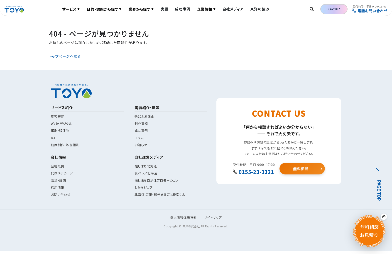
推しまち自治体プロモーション (156, 180)
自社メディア (233, 9)
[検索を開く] (312, 9)
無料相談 (300, 168)
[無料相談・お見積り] (369, 231)
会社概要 (57, 166)
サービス (71, 9)
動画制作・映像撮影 (65, 145)
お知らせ (141, 145)
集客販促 (57, 116)
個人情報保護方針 (183, 217)
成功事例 (182, 9)
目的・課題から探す (104, 9)
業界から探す (141, 9)
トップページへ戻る (65, 56)
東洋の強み (259, 9)
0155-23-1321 (256, 171)
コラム (139, 138)
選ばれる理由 (144, 116)
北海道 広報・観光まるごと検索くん (160, 194)
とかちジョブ (143, 187)
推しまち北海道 (146, 166)
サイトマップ (213, 217)
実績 (164, 9)
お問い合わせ (60, 194)
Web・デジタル (61, 123)
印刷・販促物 (60, 130)
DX (53, 138)
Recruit (334, 9)
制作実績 (141, 123)
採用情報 (57, 187)
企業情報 (206, 9)
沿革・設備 (58, 180)
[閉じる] (384, 217)
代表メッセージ (62, 173)
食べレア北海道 (146, 173)
